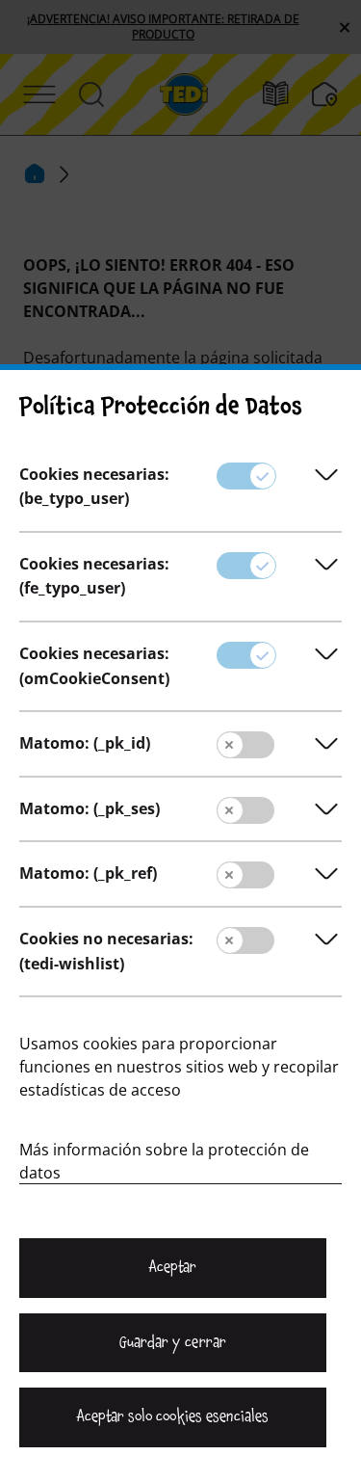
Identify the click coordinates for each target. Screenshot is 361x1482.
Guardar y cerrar (172, 1342)
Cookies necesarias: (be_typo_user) (94, 486)
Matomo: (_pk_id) (84, 743)
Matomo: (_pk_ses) (89, 808)
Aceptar (172, 1267)
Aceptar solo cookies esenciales (172, 1416)
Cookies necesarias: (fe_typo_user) (94, 576)
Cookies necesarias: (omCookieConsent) (94, 666)
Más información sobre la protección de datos (164, 1161)
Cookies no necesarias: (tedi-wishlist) (106, 951)
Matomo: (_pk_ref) (88, 873)
